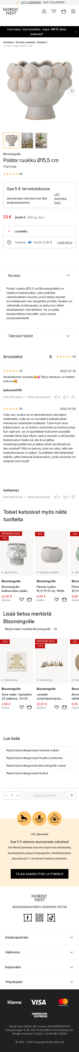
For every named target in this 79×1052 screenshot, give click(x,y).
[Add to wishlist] (21, 599)
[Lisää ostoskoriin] (29, 599)
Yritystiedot (13, 982)
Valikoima (12, 952)
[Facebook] (28, 917)
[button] (12, 174)
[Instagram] (39, 917)
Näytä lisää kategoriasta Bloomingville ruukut (36, 765)
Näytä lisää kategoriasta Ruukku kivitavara (34, 758)
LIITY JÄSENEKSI (31, 2)
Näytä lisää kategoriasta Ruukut (27, 773)
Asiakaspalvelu (16, 937)
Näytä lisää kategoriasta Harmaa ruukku (32, 750)
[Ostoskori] (63, 11)
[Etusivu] (11, 11)
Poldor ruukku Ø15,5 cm (18, 45)
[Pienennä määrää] (6, 796)
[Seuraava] (72, 91)
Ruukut (42, 42)
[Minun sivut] (44, 11)
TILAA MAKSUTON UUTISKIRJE (40, 874)
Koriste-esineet (25, 42)
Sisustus (8, 42)
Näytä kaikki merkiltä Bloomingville (28, 629)
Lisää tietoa (64, 242)
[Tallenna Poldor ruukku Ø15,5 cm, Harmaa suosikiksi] (72, 796)
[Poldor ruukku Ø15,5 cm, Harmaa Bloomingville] (39, 90)
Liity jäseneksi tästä (60, 198)
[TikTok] (51, 917)
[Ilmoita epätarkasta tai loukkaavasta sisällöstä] (73, 397)
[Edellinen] (7, 91)
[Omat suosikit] (54, 11)
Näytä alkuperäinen (39, 396)
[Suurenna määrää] (17, 796)
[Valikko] (73, 11)
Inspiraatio (13, 967)
